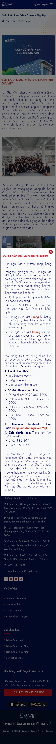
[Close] (51, 252)
